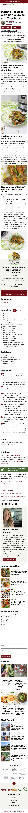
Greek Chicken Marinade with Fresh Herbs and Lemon (18, 592)
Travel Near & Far (14, 805)
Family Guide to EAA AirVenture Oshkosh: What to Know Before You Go (18, 747)
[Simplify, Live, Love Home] (7, 4)
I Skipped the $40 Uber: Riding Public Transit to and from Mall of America (17, 737)
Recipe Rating (4, 619)
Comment (4, 624)
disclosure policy (23, 32)
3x (20, 310)
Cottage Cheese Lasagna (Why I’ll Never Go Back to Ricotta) (7, 711)
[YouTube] (11, 794)
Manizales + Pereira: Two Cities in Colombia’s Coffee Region (18, 757)
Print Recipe (20, 294)
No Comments (9, 24)
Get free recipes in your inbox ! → (14, 1)
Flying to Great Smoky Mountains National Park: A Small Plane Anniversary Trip (18, 727)
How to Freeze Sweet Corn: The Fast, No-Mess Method (7, 682)
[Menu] (26, 4)
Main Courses (13, 7)
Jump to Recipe (6, 27)
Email (3, 645)
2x (17, 310)
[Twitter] (16, 794)
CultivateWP (21, 811)
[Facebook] (14, 794)
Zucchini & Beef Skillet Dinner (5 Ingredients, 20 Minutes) (19, 572)
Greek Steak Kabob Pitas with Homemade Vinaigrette (18, 582)
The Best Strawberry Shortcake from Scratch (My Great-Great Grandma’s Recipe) (20, 684)
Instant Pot (4, 145)
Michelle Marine (10, 21)
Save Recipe (7, 291)
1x (14, 310)
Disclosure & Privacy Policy (9, 811)
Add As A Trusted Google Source (10, 30)
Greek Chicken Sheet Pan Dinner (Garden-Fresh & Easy (18, 603)
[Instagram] (8, 794)
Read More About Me (9, 559)
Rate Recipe (16, 27)
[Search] (23, 4)
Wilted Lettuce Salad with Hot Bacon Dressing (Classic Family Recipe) (20, 711)
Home (2, 7)
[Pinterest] (19, 794)
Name (3, 640)
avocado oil (13, 316)
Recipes (7, 7)
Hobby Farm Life (14, 800)
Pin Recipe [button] (21, 291)
